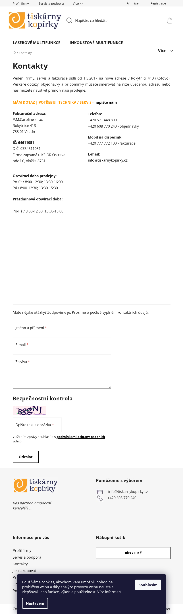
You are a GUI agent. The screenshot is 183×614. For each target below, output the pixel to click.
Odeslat (26, 456)
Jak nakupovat (24, 570)
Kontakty (20, 563)
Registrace (158, 3)
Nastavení (35, 603)
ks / (133, 553)
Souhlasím (148, 584)
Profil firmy (21, 3)
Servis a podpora (51, 3)
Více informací (109, 591)
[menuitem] (36, 42)
